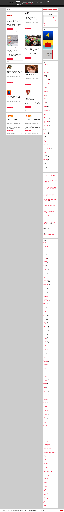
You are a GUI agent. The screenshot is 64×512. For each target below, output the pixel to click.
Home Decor (45, 109)
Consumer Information (46, 80)
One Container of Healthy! (47, 204)
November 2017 (45, 281)
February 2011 (45, 391)
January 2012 (45, 376)
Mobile (44, 122)
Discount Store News (46, 444)
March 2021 (45, 243)
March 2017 (45, 292)
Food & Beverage (45, 98)
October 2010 (45, 396)
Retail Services (32, 31)
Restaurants (36, 109)
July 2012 (44, 368)
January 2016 (45, 311)
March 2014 (45, 341)
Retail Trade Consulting (46, 148)
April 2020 (44, 254)
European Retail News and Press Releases (49, 452)
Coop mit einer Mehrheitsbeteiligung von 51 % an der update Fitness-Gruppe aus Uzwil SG (32, 121)
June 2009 (44, 418)
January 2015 (45, 327)
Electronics (45, 90)
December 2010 (45, 394)
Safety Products (45, 151)
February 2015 (45, 326)
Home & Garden (45, 107)
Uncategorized (45, 168)
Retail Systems (45, 478)
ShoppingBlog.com (46, 493)
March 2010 (45, 406)
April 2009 (44, 421)
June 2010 (44, 402)
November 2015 (45, 314)
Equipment (45, 94)
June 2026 (44, 242)
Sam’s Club (45, 490)
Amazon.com (45, 437)
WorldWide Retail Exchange (47, 506)
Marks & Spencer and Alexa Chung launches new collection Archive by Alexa (32, 76)
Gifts (44, 103)
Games (44, 102)
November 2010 (45, 395)
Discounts (44, 87)
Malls (44, 117)
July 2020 (44, 251)
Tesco (44, 501)
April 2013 (44, 356)
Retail (17, 31)
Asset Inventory (45, 67)
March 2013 (45, 357)
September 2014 (45, 333)
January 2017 (45, 295)
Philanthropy (13, 110)
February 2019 (45, 266)
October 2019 (45, 261)
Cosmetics (45, 84)
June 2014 (44, 337)
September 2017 (45, 284)
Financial (12, 31)
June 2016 (44, 304)
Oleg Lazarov (45, 468)
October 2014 (45, 331)
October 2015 (45, 315)
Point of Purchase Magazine (47, 471)
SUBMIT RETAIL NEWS (50, 9)
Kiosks (44, 113)
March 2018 (45, 276)
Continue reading (28, 28)
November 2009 (45, 411)
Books (44, 75)
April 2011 (44, 388)
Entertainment (45, 91)
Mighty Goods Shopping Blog (47, 464)
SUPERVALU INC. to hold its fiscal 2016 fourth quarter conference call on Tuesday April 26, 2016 (14, 20)
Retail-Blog (45, 482)
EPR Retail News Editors (35, 22)
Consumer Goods (46, 79)
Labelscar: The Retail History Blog (48, 460)
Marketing (15, 61)
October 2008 (45, 429)
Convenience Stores (46, 83)
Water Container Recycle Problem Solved (49, 209)
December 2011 (45, 377)
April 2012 (44, 372)
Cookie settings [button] (58, 510)
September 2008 (45, 430)
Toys (44, 163)
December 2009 (45, 410)
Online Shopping (45, 128)
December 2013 (45, 345)
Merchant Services (46, 121)
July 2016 (44, 303)
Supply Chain (45, 160)
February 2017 (45, 293)
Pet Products (45, 132)
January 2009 (45, 425)
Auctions (44, 68)
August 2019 (45, 262)
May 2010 (44, 403)
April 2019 (44, 265)
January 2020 (45, 258)
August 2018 (45, 273)
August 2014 (45, 334)
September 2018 (45, 272)
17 (55, 20)
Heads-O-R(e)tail (45, 455)
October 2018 (45, 270)
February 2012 (45, 375)
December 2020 (45, 246)
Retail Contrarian (45, 474)
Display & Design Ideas (46, 445)
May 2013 (44, 354)
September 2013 (45, 349)
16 (53, 20)
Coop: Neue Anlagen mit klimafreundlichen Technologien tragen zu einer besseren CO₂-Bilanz (14, 121)
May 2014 (44, 338)
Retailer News (45, 483)
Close (48, 1)
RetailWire (45, 487)
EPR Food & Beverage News (47, 447)
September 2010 (45, 398)
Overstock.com (45, 470)
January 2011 (45, 392)
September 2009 (45, 414)
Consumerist (45, 440)
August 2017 (45, 285)
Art (43, 65)
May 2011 (44, 387)
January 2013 (45, 360)
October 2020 (45, 247)
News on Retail (45, 467)
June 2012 (44, 369)
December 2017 (45, 280)
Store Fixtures (45, 159)
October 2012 (45, 364)
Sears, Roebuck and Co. (46, 491)
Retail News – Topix (46, 475)
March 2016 (45, 308)
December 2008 (45, 426)
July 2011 (44, 384)
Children (9, 61)
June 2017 (44, 288)
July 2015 (44, 319)
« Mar (44, 25)
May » (46, 25)
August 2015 (45, 318)
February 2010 (45, 407)
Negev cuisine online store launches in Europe (50, 229)
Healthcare (45, 106)
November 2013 (45, 346)
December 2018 (45, 269)
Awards (44, 71)
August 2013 (45, 350)
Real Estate (45, 137)
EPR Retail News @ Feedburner (47, 448)
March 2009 (45, 422)
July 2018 (44, 274)
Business (9, 31)
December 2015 (45, 312)
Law (44, 114)
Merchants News (45, 463)
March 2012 (45, 373)
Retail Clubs (45, 141)
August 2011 (45, 383)
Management (15, 31)
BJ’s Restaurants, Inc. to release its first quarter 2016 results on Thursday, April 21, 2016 (32, 98)
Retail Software (36, 31)
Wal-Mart (44, 505)
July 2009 (44, 417)
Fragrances (45, 99)
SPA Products (45, 156)
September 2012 (45, 365)
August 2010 (45, 399)
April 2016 (44, 307)
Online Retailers (45, 126)
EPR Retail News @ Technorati (47, 451)
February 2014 (45, 342)
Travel (44, 167)
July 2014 (44, 335)
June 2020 (44, 253)
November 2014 (45, 330)
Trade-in (44, 164)
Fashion (44, 95)
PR (43, 136)
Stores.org (44, 494)
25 (44, 23)
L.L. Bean (44, 459)
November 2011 (45, 379)
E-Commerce (45, 88)
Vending (44, 170)
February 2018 (45, 277)
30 (53, 23)
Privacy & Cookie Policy (29, 3)
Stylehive (44, 497)
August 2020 (45, 250)
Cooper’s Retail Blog (46, 441)
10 (55, 18)
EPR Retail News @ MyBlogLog (47, 449)
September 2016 (45, 300)
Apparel (44, 64)
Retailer (20, 31)
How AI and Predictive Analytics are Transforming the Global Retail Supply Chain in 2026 (50, 195)
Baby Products (45, 72)
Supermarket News (46, 498)
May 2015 (44, 322)
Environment (12, 133)
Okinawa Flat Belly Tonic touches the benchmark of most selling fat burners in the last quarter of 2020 (49, 199)
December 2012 (45, 361)
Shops (44, 155)
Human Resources (46, 110)
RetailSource (45, 486)
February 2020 (45, 257)
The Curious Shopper (46, 502)
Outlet (44, 129)
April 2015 (44, 323)
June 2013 (44, 353)
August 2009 (45, 415)
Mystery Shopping (46, 125)
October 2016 (45, 299)
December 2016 (45, 296)
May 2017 (44, 289)
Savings (44, 152)
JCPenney (44, 456)
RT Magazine (45, 489)
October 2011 (45, 380)
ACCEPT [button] (62, 510)
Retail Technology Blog (46, 479)
